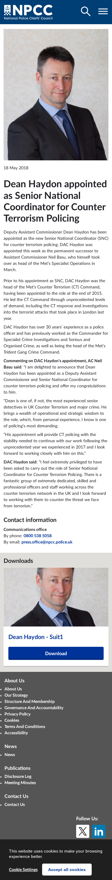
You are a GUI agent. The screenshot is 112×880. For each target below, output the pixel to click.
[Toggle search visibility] (85, 11)
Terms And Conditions (24, 727)
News (9, 755)
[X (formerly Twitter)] (82, 831)
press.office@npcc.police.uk (47, 542)
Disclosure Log (17, 777)
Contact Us (14, 805)
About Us (13, 689)
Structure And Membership (29, 702)
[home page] (28, 12)
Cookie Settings (23, 870)
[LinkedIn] (98, 831)
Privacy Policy (17, 714)
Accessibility (16, 733)
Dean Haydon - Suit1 (35, 637)
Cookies (11, 720)
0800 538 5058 (38, 536)
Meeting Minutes (20, 783)
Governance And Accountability (33, 708)
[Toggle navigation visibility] (103, 11)
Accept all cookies (67, 869)
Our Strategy (16, 695)
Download (56, 653)
